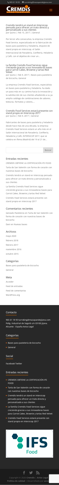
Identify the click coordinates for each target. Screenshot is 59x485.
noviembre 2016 (13, 249)
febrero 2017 (12, 245)
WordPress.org (13, 295)
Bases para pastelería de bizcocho (22, 265)
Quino (13, 32)
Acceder (10, 281)
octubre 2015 (12, 253)
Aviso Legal (28, 326)
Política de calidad (16, 481)
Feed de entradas (14, 286)
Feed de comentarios (16, 290)
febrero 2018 (12, 240)
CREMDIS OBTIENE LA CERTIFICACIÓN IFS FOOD (28, 163)
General (36, 32)
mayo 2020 (11, 236)
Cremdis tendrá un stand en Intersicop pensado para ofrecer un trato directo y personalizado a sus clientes (27, 27)
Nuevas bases (20, 224)
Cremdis (30, 477)
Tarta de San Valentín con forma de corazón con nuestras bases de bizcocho (29, 216)
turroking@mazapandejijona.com (34, 319)
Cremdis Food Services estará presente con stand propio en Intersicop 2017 (29, 112)
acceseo (48, 481)
